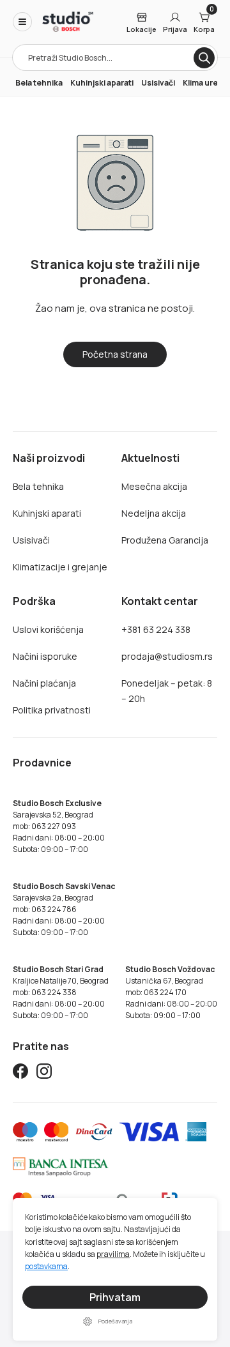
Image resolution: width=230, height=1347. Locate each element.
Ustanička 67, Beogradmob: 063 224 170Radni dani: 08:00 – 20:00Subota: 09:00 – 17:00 (171, 992)
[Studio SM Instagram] (44, 1073)
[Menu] (22, 22)
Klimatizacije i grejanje (60, 567)
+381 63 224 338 (155, 629)
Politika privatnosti (52, 710)
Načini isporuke (45, 656)
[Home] (67, 21)
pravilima (113, 1254)
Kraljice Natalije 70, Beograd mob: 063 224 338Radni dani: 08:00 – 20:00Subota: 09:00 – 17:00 (61, 992)
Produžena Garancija (164, 540)
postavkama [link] (46, 1266)
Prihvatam (115, 1297)
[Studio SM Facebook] (20, 1073)
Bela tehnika (39, 82)
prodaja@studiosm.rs (167, 656)
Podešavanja (115, 1321)
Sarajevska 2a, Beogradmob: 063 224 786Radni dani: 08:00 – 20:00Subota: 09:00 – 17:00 (64, 909)
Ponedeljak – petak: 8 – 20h (166, 690)
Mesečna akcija (154, 486)
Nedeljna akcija (153, 513)
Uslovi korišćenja (48, 629)
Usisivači (158, 82)
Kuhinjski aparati (102, 82)
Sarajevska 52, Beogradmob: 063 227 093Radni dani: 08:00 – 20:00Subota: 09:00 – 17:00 (59, 826)
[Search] (204, 57)
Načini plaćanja (44, 683)
